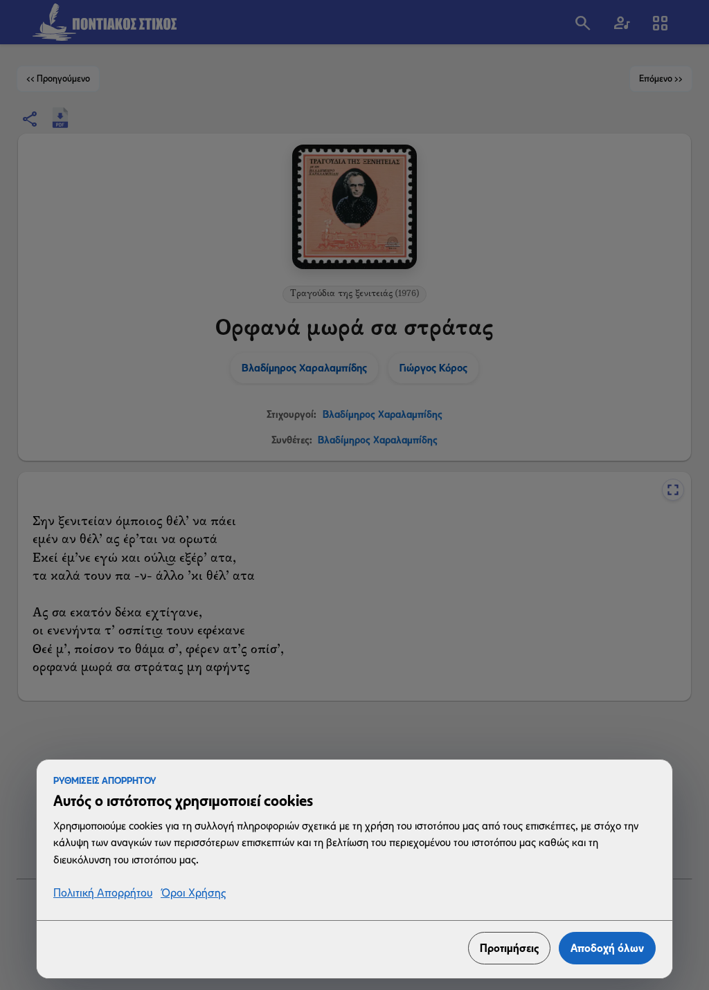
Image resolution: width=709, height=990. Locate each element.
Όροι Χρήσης (193, 893)
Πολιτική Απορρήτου (102, 893)
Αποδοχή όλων (607, 948)
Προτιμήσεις (509, 948)
